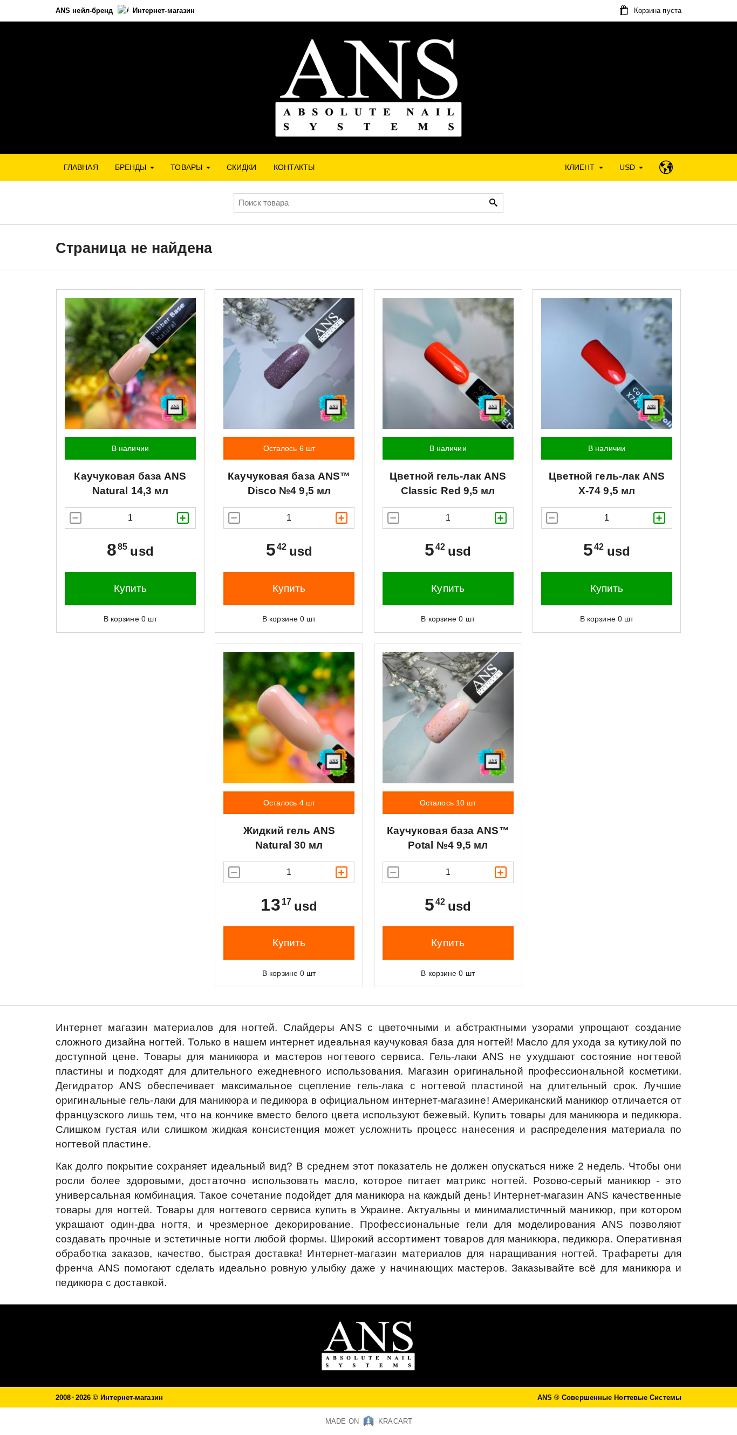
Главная (81, 167)
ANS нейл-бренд (85, 10)
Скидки (242, 167)
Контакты (294, 167)
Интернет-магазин (164, 10)
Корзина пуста (656, 10)
